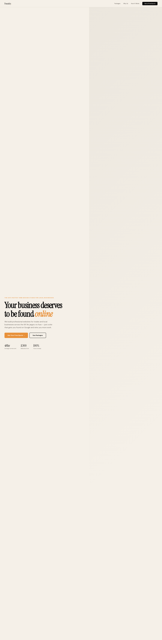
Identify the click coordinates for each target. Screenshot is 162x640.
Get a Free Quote (149, 3)
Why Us (125, 3)
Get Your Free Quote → (16, 335)
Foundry (7, 3)
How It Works (135, 3)
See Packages (38, 335)
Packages (117, 3)
